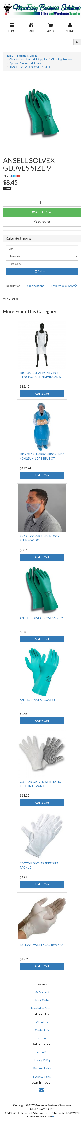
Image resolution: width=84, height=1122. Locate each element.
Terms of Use (42, 1052)
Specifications (35, 285)
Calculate (43, 271)
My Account (42, 992)
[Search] (77, 42)
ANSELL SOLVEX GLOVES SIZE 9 (29, 67)
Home (9, 55)
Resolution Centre (42, 1008)
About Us (42, 1022)
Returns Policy (42, 1068)
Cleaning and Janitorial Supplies (28, 59)
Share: (7, 175)
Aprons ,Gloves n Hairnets (25, 63)
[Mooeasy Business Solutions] (42, 8)
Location (42, 1038)
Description (13, 285)
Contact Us (42, 1030)
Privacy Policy (42, 1060)
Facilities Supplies (28, 55)
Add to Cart (44, 212)
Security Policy (42, 1076)
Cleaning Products (62, 59)
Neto (54, 1116)
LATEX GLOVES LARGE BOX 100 (41, 945)
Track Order (42, 1000)
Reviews (56, 285)
